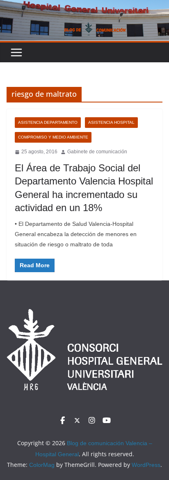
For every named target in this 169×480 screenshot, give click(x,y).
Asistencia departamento (48, 122)
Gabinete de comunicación (97, 152)
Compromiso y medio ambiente (53, 137)
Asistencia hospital (111, 122)
